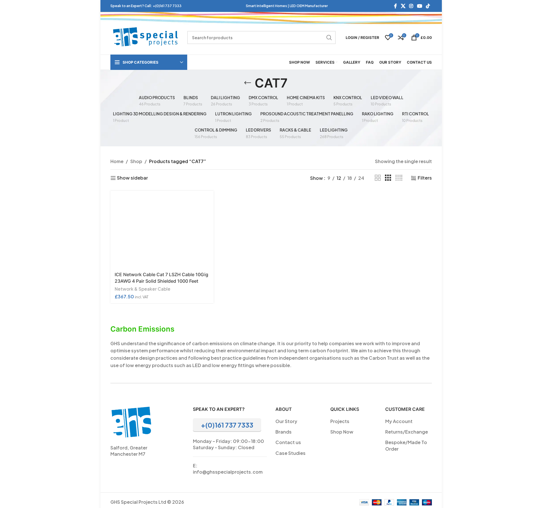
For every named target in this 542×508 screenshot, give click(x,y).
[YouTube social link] (419, 6)
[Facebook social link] (395, 6)
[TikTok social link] (428, 6)
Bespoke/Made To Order (406, 445)
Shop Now (341, 432)
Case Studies (290, 453)
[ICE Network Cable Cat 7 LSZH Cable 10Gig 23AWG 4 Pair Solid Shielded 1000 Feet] (162, 229)
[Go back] (247, 83)
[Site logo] (146, 37)
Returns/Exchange (406, 432)
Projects (339, 421)
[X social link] (403, 6)
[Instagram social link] (411, 6)
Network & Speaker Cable (142, 289)
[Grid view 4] (398, 178)
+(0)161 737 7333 (167, 6)
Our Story (286, 421)
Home (116, 161)
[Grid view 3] (388, 178)
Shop (136, 161)
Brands (283, 432)
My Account (399, 421)
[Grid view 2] (378, 178)
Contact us (288, 442)
